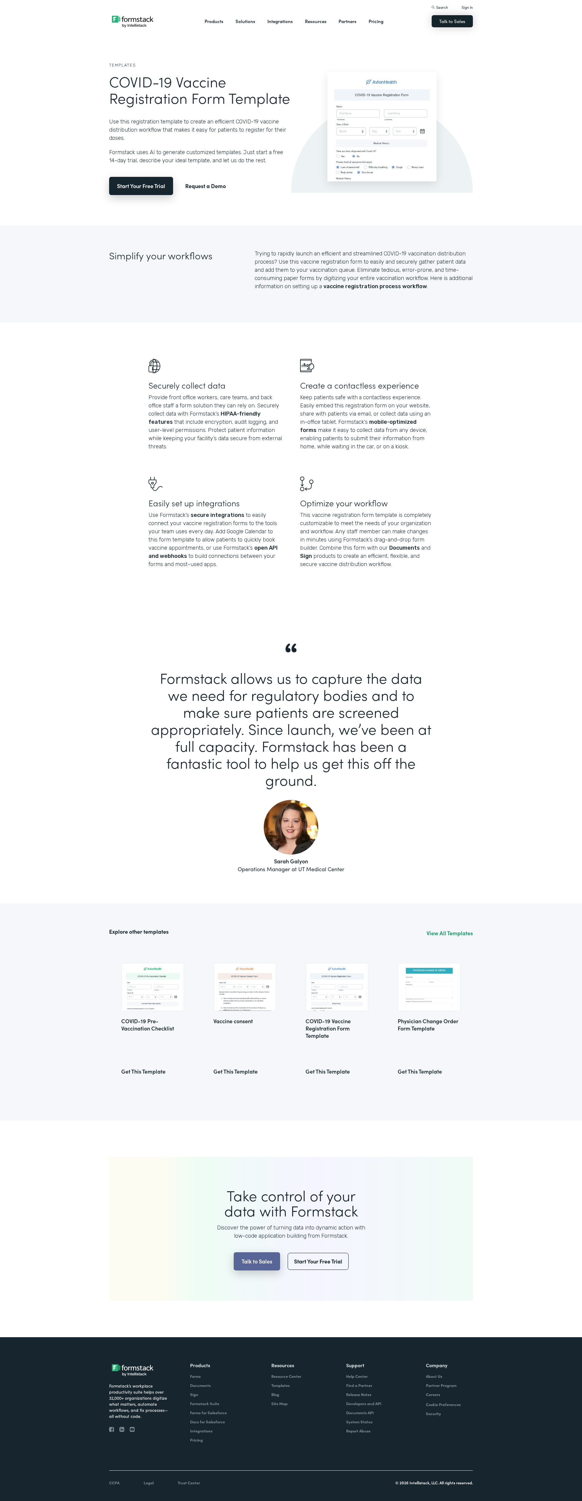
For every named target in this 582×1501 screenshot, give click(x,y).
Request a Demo (205, 186)
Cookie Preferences (443, 1404)
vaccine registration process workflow (375, 286)
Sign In (467, 7)
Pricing (376, 21)
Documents (404, 548)
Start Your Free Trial (141, 186)
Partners (347, 21)
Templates (122, 65)
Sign (306, 556)
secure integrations (217, 515)
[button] (214, 21)
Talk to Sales (452, 21)
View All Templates (449, 933)
